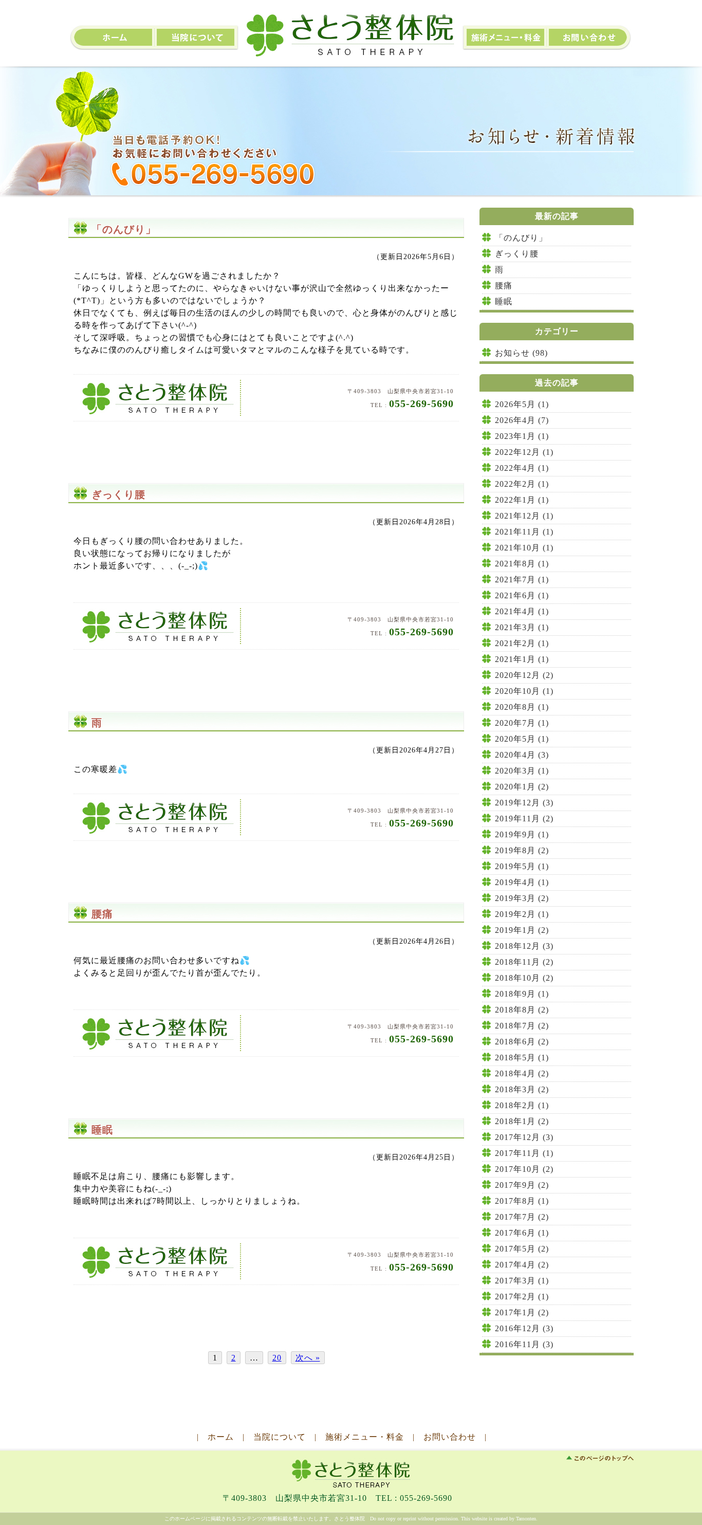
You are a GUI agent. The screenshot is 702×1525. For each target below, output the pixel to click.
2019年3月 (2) (522, 898)
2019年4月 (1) (522, 882)
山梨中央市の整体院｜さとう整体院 (351, 35)
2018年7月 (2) (522, 1025)
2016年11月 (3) (524, 1344)
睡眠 (102, 1129)
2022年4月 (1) (522, 468)
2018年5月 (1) (522, 1057)
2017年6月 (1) (522, 1232)
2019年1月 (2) (522, 930)
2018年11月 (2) (524, 962)
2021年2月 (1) (522, 643)
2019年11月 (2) (524, 818)
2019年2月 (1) (522, 914)
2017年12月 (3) (524, 1137)
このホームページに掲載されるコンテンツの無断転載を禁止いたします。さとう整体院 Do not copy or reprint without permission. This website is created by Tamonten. (351, 1518)
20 (277, 1357)
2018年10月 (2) (524, 977)
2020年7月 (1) (522, 723)
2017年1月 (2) (522, 1312)
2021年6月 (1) (522, 595)
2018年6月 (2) (522, 1041)
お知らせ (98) (521, 352)
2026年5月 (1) (522, 404)
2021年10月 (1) (524, 547)
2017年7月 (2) (522, 1216)
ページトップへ (600, 1458)
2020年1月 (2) (522, 786)
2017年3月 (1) (522, 1280)
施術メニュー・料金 (505, 37)
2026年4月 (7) (522, 420)
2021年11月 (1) (524, 531)
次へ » (307, 1357)
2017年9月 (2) (522, 1185)
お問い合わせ (591, 37)
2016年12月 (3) (524, 1328)
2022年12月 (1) (524, 452)
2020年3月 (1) (522, 770)
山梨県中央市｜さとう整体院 (352, 1473)
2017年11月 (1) (524, 1153)
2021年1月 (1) (522, 659)
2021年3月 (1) (522, 627)
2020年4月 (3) (522, 754)
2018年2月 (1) (522, 1105)
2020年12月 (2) (524, 675)
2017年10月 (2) (524, 1169)
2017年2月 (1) (522, 1296)
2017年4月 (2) (522, 1264)
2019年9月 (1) (522, 834)
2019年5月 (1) (522, 866)
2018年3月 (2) (522, 1089)
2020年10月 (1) (524, 691)
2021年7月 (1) (522, 579)
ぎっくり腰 (118, 494)
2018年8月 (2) (522, 1009)
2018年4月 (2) (522, 1073)
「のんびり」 (123, 229)
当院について (197, 37)
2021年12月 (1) (524, 515)
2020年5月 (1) (522, 738)
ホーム (221, 1436)
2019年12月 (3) (524, 802)
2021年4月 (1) (522, 611)
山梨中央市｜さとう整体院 (160, 398)
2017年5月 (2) (522, 1248)
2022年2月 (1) (522, 484)
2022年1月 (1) (522, 499)
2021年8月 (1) (522, 563)
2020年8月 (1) (522, 707)
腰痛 (102, 914)
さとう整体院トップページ (111, 37)
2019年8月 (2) (522, 850)
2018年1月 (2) (522, 1121)
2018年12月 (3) (524, 946)
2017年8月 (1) (522, 1201)
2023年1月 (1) (522, 436)
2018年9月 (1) (522, 993)
